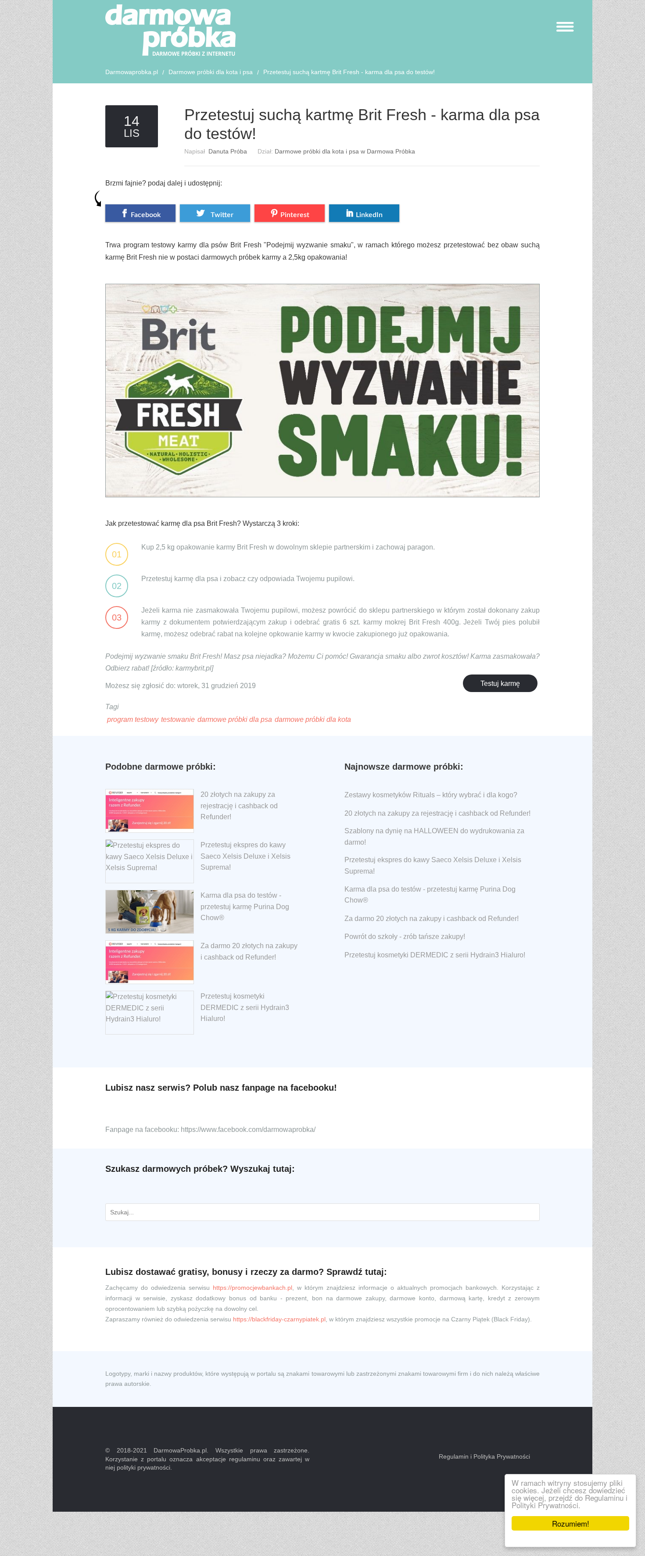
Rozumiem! (570, 1523)
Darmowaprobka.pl (131, 71)
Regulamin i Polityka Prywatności (484, 1456)
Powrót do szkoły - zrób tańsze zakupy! (404, 936)
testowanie (178, 719)
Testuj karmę (500, 683)
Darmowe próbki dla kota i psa (210, 71)
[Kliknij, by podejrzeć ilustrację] (322, 382)
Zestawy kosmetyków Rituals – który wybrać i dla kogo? (430, 795)
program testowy (132, 719)
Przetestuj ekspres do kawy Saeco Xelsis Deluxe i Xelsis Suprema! (245, 856)
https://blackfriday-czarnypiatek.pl (279, 1319)
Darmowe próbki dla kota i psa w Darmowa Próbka (345, 151)
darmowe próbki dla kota (313, 719)
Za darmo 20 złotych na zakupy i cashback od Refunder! (431, 918)
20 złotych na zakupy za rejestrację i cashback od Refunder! (239, 806)
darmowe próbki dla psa (234, 719)
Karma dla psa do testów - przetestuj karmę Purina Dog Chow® (245, 906)
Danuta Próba (227, 151)
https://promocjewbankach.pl (252, 1287)
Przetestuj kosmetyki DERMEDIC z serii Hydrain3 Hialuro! (245, 1007)
